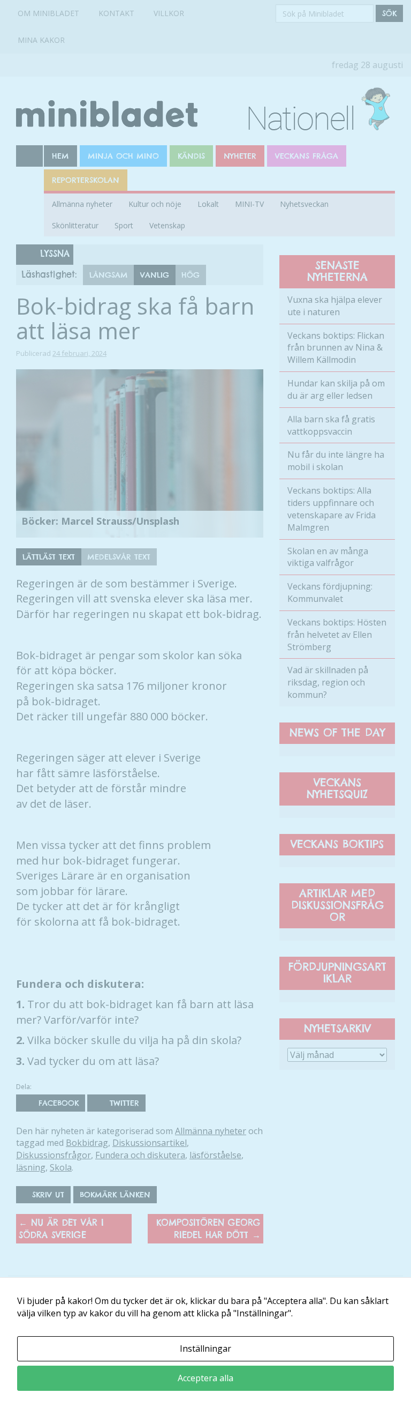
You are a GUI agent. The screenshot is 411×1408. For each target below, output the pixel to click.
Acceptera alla (205, 1378)
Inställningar (205, 1348)
